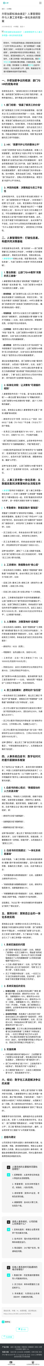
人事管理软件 (7, 258)
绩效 (36, 1347)
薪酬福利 (31, 1347)
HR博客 (16, 26)
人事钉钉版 (34, 1352)
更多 (40, 1352)
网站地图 (27, 1357)
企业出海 (20, 1352)
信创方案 (13, 1352)
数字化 (30, 65)
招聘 (40, 1347)
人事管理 (5, 490)
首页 (3, 9)
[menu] (40, 3)
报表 (24, 1349)
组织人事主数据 (15, 1347)
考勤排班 (24, 1347)
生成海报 (8, 1337)
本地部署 (27, 1352)
